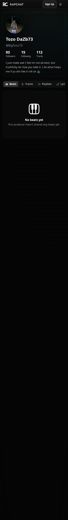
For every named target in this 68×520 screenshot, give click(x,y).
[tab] (10, 84)
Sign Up (49, 4)
